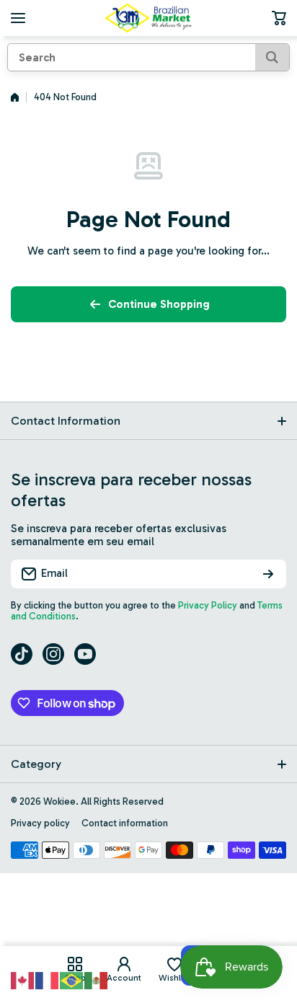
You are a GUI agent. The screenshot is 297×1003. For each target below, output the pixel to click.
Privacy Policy (207, 605)
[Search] (272, 57)
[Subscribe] (268, 574)
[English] (23, 979)
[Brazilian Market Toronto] (148, 18)
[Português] (72, 979)
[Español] (96, 979)
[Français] (47, 979)
